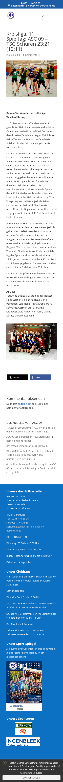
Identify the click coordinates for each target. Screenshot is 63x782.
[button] (17, 377)
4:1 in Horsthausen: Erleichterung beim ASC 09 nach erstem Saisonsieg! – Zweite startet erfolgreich (31, 468)
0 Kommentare (31, 54)
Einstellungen (31, 778)
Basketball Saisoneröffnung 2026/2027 (28, 445)
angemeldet (24, 403)
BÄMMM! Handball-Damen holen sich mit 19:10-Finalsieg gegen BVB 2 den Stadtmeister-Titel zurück (29, 455)
